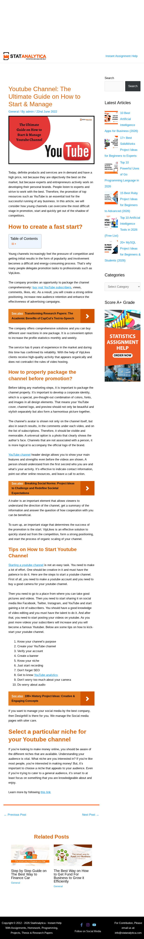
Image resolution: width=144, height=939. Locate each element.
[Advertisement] (72, 24)
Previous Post (15, 814)
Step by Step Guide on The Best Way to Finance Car (29, 874)
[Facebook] (81, 925)
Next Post (90, 814)
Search (109, 78)
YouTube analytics (46, 675)
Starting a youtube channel (25, 565)
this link (46, 792)
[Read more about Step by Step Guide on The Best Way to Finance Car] (30, 855)
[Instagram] (88, 925)
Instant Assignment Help (122, 56)
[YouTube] (94, 925)
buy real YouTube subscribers (51, 287)
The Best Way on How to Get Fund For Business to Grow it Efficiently (71, 876)
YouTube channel (19, 454)
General (13, 111)
